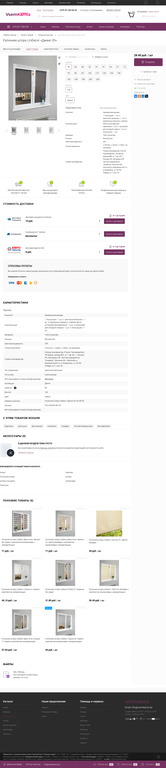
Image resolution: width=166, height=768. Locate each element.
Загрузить (49, 379)
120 (104, 73)
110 (97, 73)
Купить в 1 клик (150, 72)
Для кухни (22, 426)
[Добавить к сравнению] (59, 63)
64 (111, 67)
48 (83, 67)
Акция (2, 472)
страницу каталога (48, 448)
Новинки (45, 707)
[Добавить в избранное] (59, 58)
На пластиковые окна (83, 426)
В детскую (9, 426)
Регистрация (48, 10)
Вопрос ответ (64, 3)
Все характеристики (108, 108)
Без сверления (104, 426)
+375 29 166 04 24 (68, 10)
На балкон (51, 426)
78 (69, 73)
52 (90, 67)
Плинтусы (4, 485)
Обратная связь (14, 764)
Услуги (35, 3)
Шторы (68, 477)
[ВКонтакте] (135, 96)
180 (83, 79)
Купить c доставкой (114, 221)
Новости (83, 743)
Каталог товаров (20, 27)
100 (89, 73)
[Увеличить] (33, 88)
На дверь (65, 426)
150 (68, 79)
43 (76, 67)
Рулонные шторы (7, 477)
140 (118, 73)
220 (97, 79)
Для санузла (37, 426)
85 (76, 73)
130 (111, 73)
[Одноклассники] (139, 96)
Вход (39, 10)
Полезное (81, 3)
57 (97, 67)
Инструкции (96, 3)
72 (125, 67)
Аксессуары (70, 481)
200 (90, 79)
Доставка (49, 3)
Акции (44, 716)
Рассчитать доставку (146, 84)
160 (76, 79)
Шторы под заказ (7, 481)
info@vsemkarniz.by (142, 707)
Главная (9, 3)
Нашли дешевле (144, 80)
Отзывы (22, 3)
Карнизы (69, 472)
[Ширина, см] (15, 388)
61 (104, 67)
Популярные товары (49, 712)
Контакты (111, 3)
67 (118, 67)
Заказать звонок (113, 10)
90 (83, 73)
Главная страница (26, 452)
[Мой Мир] (142, 96)
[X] (146, 96)
